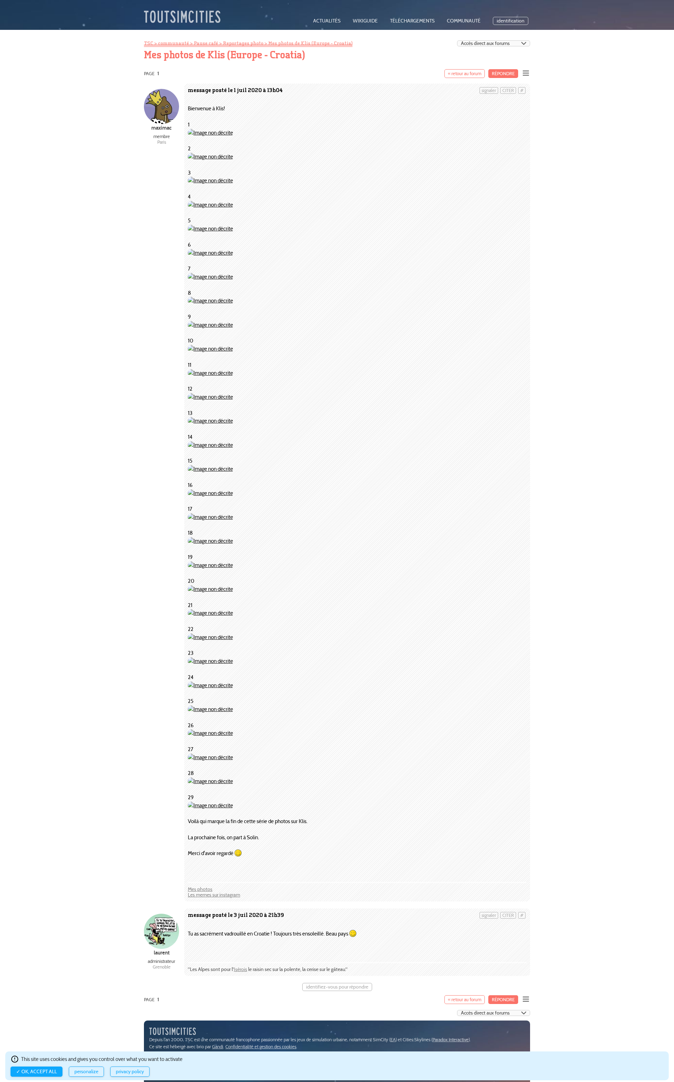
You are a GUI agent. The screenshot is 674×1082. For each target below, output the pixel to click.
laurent (162, 952)
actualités (327, 21)
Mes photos (200, 889)
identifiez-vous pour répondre (337, 987)
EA (393, 1039)
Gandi (217, 1046)
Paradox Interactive (450, 1039)
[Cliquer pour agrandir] (210, 132)
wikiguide (365, 21)
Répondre (503, 74)
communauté (464, 21)
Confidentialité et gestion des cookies (260, 1046)
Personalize (86, 1072)
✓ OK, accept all (36, 1072)
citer (508, 90)
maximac (161, 127)
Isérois (240, 969)
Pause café (206, 43)
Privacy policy (130, 1072)
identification (510, 21)
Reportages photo (243, 43)
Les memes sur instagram (214, 895)
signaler (489, 90)
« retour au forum (464, 74)
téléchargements (412, 21)
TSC (148, 43)
